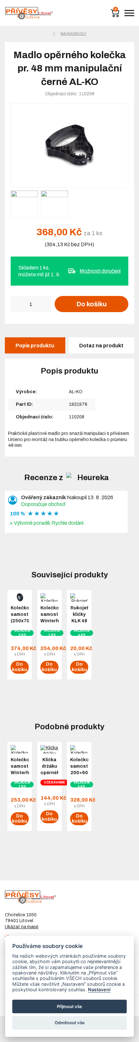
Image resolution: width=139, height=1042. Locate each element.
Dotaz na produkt (101, 345)
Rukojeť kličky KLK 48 (79, 614)
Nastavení (99, 989)
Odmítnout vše (70, 1022)
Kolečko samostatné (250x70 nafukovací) (20, 617)
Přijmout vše (69, 1006)
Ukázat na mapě (21, 926)
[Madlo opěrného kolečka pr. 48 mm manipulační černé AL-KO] (70, 145)
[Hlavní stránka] (29, 13)
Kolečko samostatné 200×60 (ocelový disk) (79, 772)
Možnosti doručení (100, 271)
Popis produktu (35, 345)
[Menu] (129, 13)
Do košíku (91, 304)
